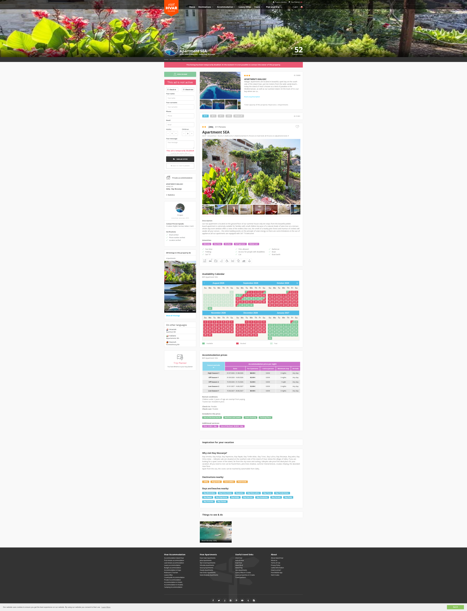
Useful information (277, 568)
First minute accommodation (174, 560)
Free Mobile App (276, 573)
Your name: (170, 94)
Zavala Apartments (206, 570)
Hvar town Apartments (207, 558)
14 (242, 299)
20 (237, 302)
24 (256, 302)
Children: (185, 129)
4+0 (228, 116)
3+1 (205, 116)
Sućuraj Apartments (206, 568)
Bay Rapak (208, 497)
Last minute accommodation (174, 563)
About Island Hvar (277, 558)
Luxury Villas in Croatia (243, 573)
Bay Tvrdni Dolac (282, 493)
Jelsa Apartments (205, 560)
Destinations (204, 7)
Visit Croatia (275, 575)
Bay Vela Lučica (253, 493)
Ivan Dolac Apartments (208, 573)
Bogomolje (216, 482)
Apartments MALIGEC (189, 59)
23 (251, 302)
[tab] (180, 279)
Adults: (168, 129)
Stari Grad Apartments (207, 563)
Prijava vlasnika (281, 2)
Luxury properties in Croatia (245, 575)
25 (260, 302)
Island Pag (238, 568)
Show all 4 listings (173, 316)
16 (251, 299)
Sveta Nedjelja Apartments (209, 575)
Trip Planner (296, 2)
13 (237, 299)
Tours (257, 7)
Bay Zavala (222, 502)
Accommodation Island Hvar (174, 558)
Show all (238, 116)
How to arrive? (276, 570)
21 (242, 302)
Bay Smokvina (262, 497)
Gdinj (201, 54)
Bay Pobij (288, 497)
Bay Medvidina (209, 493)
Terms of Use (275, 563)
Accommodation (225, 7)
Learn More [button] (105, 607)
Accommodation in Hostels (173, 585)
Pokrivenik (242, 482)
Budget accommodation (172, 568)
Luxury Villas (245, 7)
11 (260, 295)
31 (210, 308)
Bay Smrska (247, 497)
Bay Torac (267, 493)
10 (256, 295)
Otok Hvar (238, 558)
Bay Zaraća (276, 497)
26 (264, 302)
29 (247, 305)
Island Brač (239, 565)
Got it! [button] (455, 607)
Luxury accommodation (172, 565)
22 (247, 302)
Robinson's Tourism (171, 573)
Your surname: (172, 103)
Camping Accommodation (173, 587)
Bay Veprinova (221, 497)
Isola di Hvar (239, 560)
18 (260, 299)
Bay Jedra (239, 493)
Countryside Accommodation (174, 577)
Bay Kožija (235, 497)
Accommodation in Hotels (173, 582)
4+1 (213, 116)
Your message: (172, 139)
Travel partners (240, 577)
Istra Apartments (241, 570)
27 (237, 305)
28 (242, 305)
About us (274, 560)
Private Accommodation (172, 580)
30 (251, 305)
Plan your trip (273, 7)
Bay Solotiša (208, 502)
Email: (168, 120)
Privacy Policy (275, 565)
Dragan (180, 215)
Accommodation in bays (172, 570)
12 (264, 295)
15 (247, 299)
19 (264, 299)
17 (256, 299)
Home (192, 7)
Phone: (168, 111)
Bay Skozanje (209, 54)
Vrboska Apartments (207, 565)
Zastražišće (229, 482)
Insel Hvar (238, 563)
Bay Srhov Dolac (225, 493)
